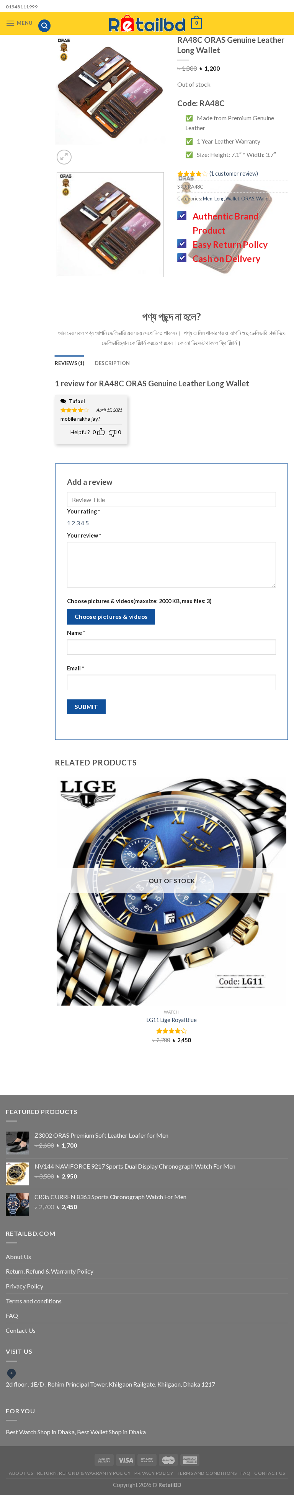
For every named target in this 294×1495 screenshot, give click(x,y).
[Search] (44, 25)
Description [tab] (112, 363)
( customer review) (233, 173)
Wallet (263, 198)
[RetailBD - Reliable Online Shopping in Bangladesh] (147, 23)
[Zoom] (64, 157)
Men (207, 198)
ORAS (247, 198)
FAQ (12, 1315)
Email (75, 668)
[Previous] (96, 152)
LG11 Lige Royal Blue (172, 1020)
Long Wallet (226, 198)
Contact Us (21, 1330)
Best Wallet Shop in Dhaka (111, 1431)
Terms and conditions (34, 1300)
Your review (84, 535)
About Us (18, 1256)
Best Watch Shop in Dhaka (40, 1431)
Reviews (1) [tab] (69, 363)
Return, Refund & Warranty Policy (49, 1271)
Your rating (83, 511)
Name (76, 633)
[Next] (117, 152)
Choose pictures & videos (111, 616)
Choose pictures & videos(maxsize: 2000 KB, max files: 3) (139, 601)
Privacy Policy (24, 1286)
